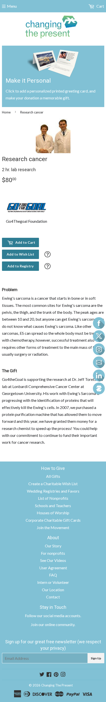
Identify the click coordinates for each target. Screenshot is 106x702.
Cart (100, 6)
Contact (53, 596)
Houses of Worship (53, 512)
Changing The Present (57, 685)
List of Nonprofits (53, 498)
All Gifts (53, 476)
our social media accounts (58, 615)
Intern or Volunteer (53, 582)
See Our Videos (53, 560)
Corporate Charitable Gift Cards (53, 520)
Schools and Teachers (53, 505)
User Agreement (53, 567)
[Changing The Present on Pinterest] (56, 674)
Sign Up (96, 658)
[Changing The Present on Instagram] (63, 674)
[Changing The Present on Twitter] (41, 674)
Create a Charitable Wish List (53, 483)
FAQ (53, 575)
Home (6, 112)
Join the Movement (53, 527)
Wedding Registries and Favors (53, 491)
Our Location (53, 589)
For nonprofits (53, 553)
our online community (56, 624)
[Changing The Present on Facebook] (49, 674)
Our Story (53, 545)
